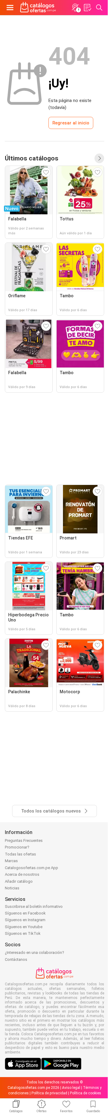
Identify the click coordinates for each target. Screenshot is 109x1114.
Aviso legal (71, 1088)
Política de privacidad (49, 1093)
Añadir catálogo (19, 881)
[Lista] (87, 7)
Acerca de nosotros (22, 874)
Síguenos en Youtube (23, 926)
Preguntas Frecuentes (24, 840)
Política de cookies (85, 1093)
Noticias (12, 888)
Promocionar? (17, 847)
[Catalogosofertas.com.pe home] (38, 7)
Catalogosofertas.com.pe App (31, 867)
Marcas (11, 861)
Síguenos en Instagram (25, 920)
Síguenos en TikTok (23, 933)
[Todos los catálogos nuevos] (99, 158)
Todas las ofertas (20, 854)
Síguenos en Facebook (25, 913)
